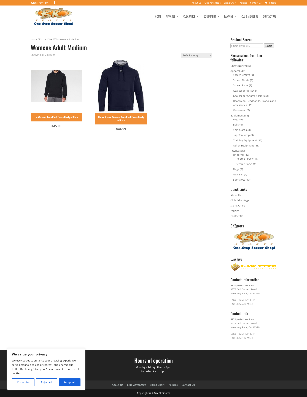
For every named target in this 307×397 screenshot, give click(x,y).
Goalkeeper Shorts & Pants (249, 95)
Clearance (189, 16)
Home (158, 16)
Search (269, 45)
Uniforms (238, 154)
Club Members (249, 16)
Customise (23, 382)
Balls (236, 124)
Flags (236, 169)
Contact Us (256, 3)
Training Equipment (245, 140)
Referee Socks (244, 164)
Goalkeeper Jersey (243, 90)
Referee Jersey (244, 158)
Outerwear (239, 110)
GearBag (238, 174)
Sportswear (240, 179)
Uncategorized (239, 65)
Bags (236, 119)
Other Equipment (243, 145)
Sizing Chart (230, 3)
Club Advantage (212, 3)
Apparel (170, 16)
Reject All (46, 382)
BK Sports (164, 393)
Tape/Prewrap (241, 135)
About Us (196, 3)
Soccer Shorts (241, 80)
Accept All (69, 382)
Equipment (210, 16)
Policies (243, 3)
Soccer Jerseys (241, 75)
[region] (46, 369)
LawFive (228, 16)
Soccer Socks (240, 85)
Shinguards (240, 130)
